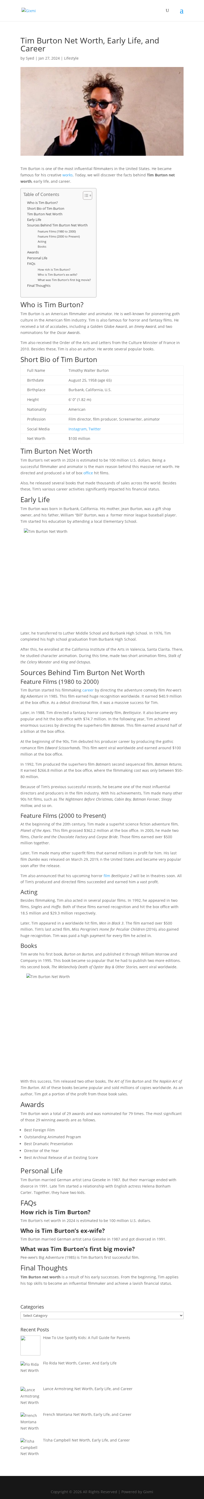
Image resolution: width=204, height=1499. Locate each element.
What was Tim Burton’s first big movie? (64, 280)
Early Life (34, 219)
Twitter (94, 428)
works (67, 174)
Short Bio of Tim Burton (45, 208)
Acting (42, 241)
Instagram (78, 428)
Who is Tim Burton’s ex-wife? (57, 274)
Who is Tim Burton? (42, 202)
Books (42, 246)
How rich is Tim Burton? (54, 269)
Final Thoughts (38, 285)
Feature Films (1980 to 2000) (57, 231)
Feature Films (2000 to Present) (59, 236)
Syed (30, 58)
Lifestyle (71, 58)
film (107, 875)
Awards (33, 252)
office (88, 472)
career (88, 690)
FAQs (31, 263)
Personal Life (37, 258)
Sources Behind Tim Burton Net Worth (57, 225)
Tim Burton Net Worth (44, 214)
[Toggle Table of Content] (85, 195)
